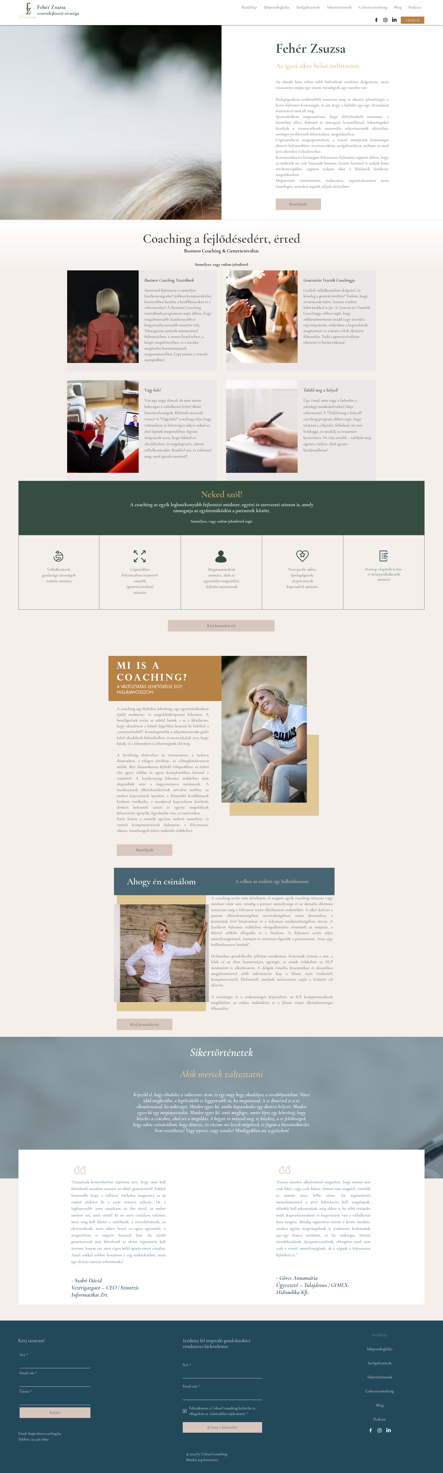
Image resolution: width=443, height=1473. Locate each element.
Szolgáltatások (380, 1362)
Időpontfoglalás (379, 1348)
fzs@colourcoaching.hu (44, 1433)
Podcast (379, 1419)
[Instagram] (385, 20)
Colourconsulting (379, 1391)
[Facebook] (376, 20)
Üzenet (26, 1391)
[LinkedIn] (394, 20)
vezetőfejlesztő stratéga (58, 13)
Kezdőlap (379, 1334)
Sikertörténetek (379, 1376)
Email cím (28, 1373)
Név (24, 1355)
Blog (379, 1405)
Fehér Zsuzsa (51, 7)
